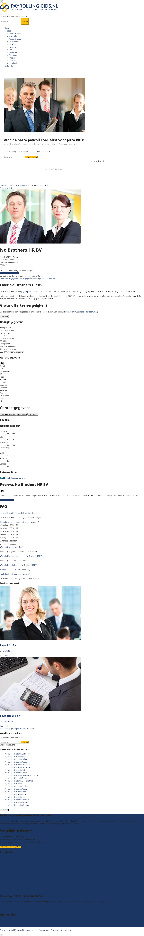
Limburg (12, 47)
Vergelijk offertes (31, 157)
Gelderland (13, 42)
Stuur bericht (33, 414)
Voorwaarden (44, 930)
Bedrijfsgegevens (11, 279)
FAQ (54, 279)
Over (2, 279)
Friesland (12, 58)
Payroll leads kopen (8, 906)
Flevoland (13, 63)
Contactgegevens (26, 279)
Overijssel (13, 52)
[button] (19, 513)
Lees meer (4, 316)
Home (6, 28)
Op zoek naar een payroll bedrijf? (13, 16)
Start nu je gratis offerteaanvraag (84, 312)
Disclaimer (55, 930)
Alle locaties (4, 890)
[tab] (72, 513)
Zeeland (12, 50)
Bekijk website (22, 414)
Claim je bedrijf (6, 188)
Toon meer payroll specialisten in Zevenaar (17, 729)
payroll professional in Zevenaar (34, 292)
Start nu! (25, 742)
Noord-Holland (15, 34)
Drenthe (12, 61)
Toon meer (4, 810)
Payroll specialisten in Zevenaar (19, 185)
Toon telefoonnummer (8, 414)
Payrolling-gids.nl (7, 930)
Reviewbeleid (66, 930)
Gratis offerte (9, 66)
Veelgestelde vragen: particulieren (14, 920)
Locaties (7, 31)
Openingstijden (39, 279)
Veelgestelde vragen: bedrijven (12, 923)
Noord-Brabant (15, 39)
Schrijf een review (7, 500)
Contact (3, 926)
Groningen (13, 55)
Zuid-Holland (14, 36)
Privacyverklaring (30, 930)
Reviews (49, 279)
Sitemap (18, 930)
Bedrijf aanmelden (7, 909)
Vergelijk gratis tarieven (9, 273)
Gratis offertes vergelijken (10, 847)
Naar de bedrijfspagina (53, 169)
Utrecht (12, 44)
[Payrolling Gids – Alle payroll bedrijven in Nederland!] (29, 11)
